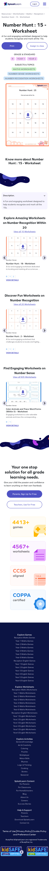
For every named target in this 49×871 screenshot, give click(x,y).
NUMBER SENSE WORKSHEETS (24, 74)
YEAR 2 (32, 59)
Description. (9, 195)
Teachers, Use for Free (24, 504)
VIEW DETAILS (12, 280)
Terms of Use (9, 831)
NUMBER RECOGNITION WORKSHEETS (24, 78)
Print (12, 46)
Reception (38, 14)
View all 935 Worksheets (24, 377)
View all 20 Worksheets (25, 304)
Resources (6, 14)
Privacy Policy (24, 831)
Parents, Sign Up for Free (25, 494)
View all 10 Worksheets (25, 231)
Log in (35, 4)
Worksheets (18, 14)
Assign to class (37, 46)
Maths (29, 14)
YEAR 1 (21, 59)
